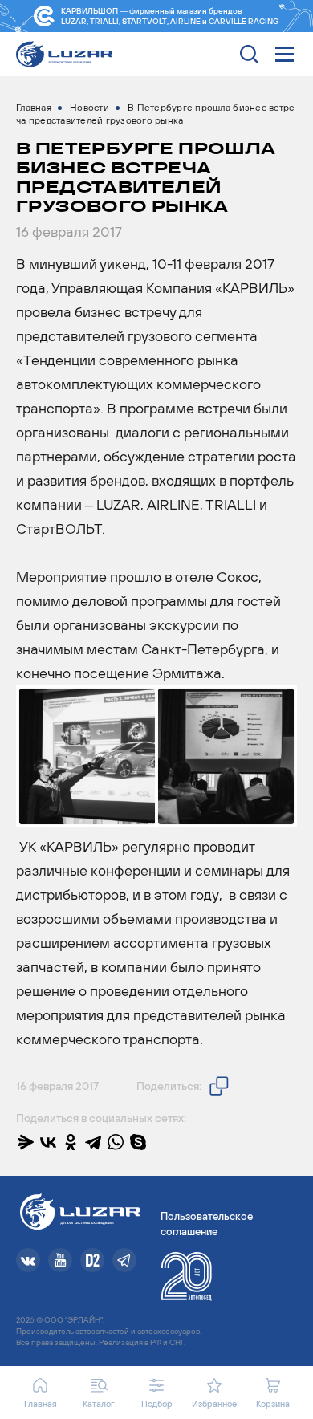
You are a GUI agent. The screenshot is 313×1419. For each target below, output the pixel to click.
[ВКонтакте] (48, 1142)
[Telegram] (93, 1142)
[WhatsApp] (115, 1142)
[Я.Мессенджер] (25, 1142)
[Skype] (138, 1142)
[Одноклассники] (70, 1142)
